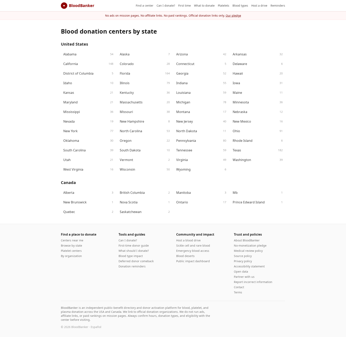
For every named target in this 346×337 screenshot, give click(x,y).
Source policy (243, 256)
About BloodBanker (247, 240)
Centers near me (72, 240)
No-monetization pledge (250, 245)
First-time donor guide (134, 245)
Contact (239, 287)
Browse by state (71, 245)
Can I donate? (166, 5)
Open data (241, 271)
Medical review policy (248, 251)
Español (96, 327)
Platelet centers (71, 251)
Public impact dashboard (193, 261)
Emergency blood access (192, 251)
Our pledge (233, 15)
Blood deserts (185, 256)
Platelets (223, 5)
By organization (71, 256)
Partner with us (244, 277)
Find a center (144, 5)
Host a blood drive (188, 240)
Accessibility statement (249, 266)
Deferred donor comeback (136, 261)
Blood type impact (131, 256)
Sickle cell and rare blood (193, 245)
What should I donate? (134, 251)
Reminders (278, 5)
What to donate (204, 5)
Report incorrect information (253, 282)
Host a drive (259, 5)
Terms (238, 292)
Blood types (240, 5)
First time (184, 5)
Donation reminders (132, 266)
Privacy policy (243, 261)
